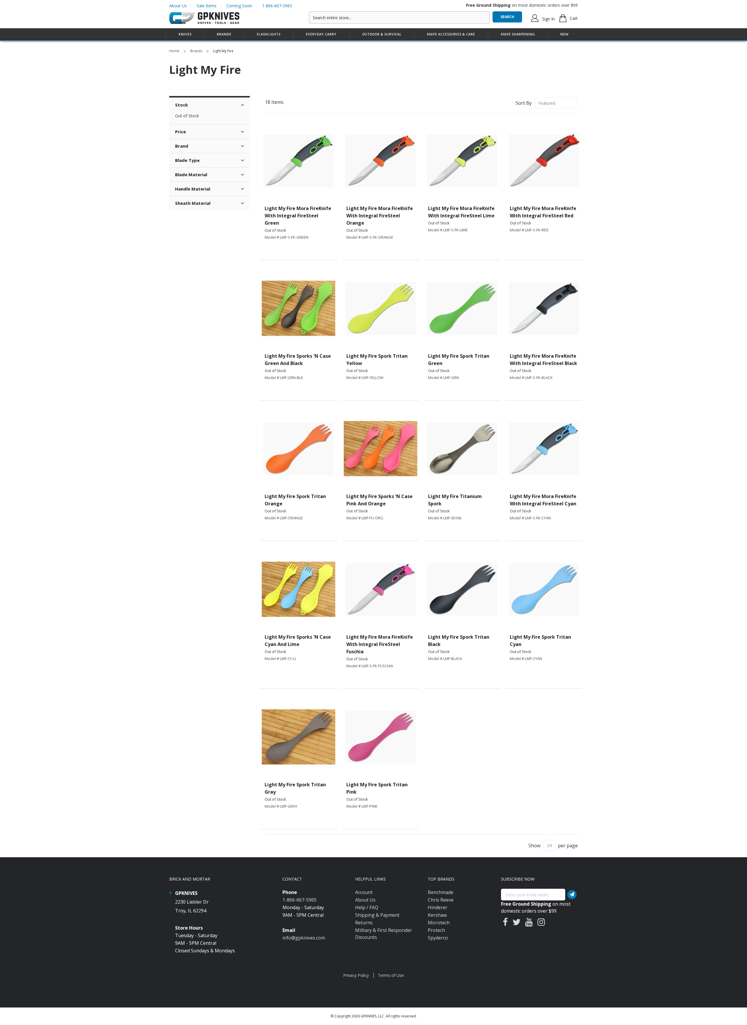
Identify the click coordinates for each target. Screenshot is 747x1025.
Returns (364, 922)
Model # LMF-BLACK (445, 658)
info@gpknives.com (303, 938)
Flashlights (268, 34)
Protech (436, 930)
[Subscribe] (572, 894)
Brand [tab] (181, 146)
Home (174, 50)
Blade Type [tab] (187, 160)
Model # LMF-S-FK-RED (529, 230)
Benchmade (440, 892)
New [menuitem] (564, 34)
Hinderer (437, 907)
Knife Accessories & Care (451, 34)
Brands (196, 50)
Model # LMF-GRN (443, 377)
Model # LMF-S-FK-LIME (448, 230)
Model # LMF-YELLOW (364, 377)
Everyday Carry (321, 34)
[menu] (373, 34)
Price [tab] (180, 132)
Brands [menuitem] (224, 34)
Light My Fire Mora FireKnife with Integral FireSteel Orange (379, 215)
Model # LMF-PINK (362, 806)
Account (364, 892)
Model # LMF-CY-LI (280, 658)
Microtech (439, 922)
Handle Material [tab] (192, 189)
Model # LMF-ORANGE (284, 518)
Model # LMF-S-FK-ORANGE (369, 237)
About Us (178, 5)
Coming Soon (239, 5)
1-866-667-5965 (277, 5)
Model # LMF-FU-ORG (364, 518)
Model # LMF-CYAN (526, 658)
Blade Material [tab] (191, 174)
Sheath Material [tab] (192, 203)
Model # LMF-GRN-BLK (284, 377)
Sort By (524, 103)
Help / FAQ (366, 907)
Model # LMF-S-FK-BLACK (531, 377)
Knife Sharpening (518, 34)
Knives (185, 34)
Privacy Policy (356, 975)
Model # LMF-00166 (444, 518)
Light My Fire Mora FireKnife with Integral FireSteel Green (298, 215)
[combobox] (399, 17)
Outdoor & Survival (382, 34)
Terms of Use (391, 975)
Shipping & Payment (377, 915)
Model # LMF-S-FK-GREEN (286, 237)
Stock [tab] (181, 105)
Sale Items (207, 5)
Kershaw (437, 915)
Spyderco (438, 938)
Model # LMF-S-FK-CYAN (530, 518)
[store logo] (204, 18)
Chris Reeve (440, 900)
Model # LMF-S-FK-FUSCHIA (369, 665)
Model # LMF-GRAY (281, 806)
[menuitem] (185, 34)
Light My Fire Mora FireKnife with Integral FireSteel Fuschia (379, 644)
